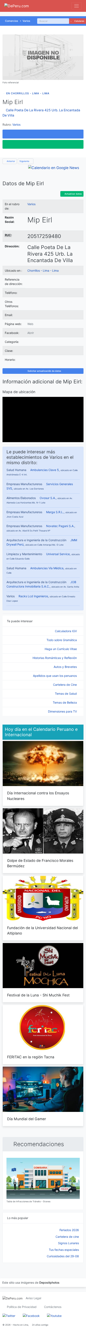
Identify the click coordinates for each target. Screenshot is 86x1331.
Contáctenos (52, 1307)
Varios (26, 20)
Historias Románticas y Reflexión (55, 658)
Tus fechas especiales (64, 1249)
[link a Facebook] (31, 1315)
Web (30, 324)
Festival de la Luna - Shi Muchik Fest (38, 995)
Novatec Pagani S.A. (60, 526)
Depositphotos (49, 1282)
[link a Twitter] (9, 1315)
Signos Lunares (68, 1243)
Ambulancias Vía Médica (46, 568)
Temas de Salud (66, 693)
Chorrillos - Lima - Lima (43, 270)
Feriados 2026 (69, 1230)
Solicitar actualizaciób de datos (44, 371)
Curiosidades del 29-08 (63, 1256)
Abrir (30, 333)
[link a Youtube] (54, 1315)
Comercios (11, 20)
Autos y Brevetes (66, 667)
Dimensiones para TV (63, 711)
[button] (43, 134)
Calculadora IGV (66, 631)
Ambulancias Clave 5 (44, 470)
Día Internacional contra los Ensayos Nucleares (38, 796)
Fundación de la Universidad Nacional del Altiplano (42, 930)
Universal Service (58, 554)
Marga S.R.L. (55, 512)
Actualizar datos (73, 194)
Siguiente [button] (24, 161)
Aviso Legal (33, 1298)
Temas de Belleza (65, 702)
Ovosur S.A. (48, 498)
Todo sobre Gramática (62, 640)
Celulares (79, 21)
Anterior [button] (10, 161)
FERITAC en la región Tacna (30, 1057)
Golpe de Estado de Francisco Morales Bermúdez (40, 863)
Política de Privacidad (22, 1307)
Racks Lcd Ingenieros (33, 596)
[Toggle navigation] (76, 6)
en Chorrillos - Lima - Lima (27, 93)
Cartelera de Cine (65, 684)
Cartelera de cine (67, 1236)
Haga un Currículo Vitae (61, 649)
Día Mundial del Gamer (26, 1119)
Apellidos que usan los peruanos (55, 675)
